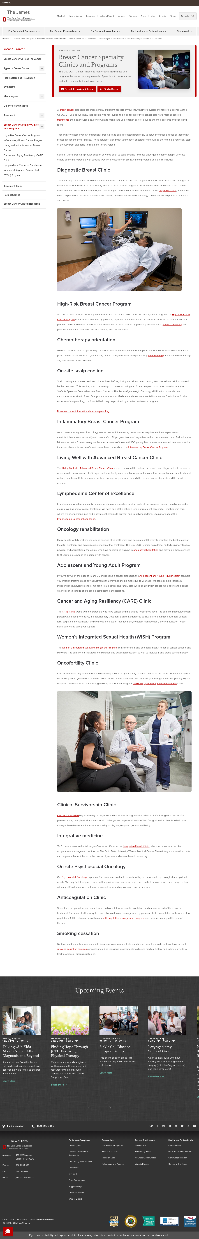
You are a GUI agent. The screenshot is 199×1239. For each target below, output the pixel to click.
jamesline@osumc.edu (25, 1177)
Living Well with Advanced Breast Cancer (22, 148)
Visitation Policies (76, 1192)
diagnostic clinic (167, 190)
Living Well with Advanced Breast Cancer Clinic (87, 468)
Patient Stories (12, 194)
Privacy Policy (8, 1219)
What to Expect (75, 1199)
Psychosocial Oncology (74, 877)
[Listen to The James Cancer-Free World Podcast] (176, 1126)
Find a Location (15, 1126)
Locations (90, 16)
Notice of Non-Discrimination (42, 1219)
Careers (133, 16)
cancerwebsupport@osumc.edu (152, 1235)
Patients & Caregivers (79, 1140)
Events (162, 16)
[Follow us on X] (188, 1126)
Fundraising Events (143, 1151)
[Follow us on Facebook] (157, 1126)
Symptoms (9, 86)
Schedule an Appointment (79, 89)
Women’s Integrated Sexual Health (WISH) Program (89, 647)
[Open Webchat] (8, 1231)
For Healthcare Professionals (147, 31)
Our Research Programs (112, 1145)
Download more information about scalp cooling (83, 411)
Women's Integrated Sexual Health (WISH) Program (22, 173)
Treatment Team (13, 186)
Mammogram (11, 96)
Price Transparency (77, 1180)
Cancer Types (105, 39)
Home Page (6, 39)
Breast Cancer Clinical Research (22, 203)
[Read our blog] (182, 1126)
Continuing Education (177, 1158)
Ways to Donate (142, 1164)
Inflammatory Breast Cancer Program (23, 140)
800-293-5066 (45, 1126)
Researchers (108, 1140)
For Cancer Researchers (63, 31)
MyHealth (73, 1174)
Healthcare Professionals (180, 1140)
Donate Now (140, 1145)
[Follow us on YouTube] (194, 1126)
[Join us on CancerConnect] (151, 1126)
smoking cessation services (72, 949)
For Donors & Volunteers (104, 31)
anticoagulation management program (123, 918)
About (173, 16)
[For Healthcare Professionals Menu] (166, 31)
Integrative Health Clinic (136, 846)
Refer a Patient (107, 16)
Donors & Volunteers (145, 1140)
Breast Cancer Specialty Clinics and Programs (21, 126)
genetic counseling (172, 324)
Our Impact (183, 31)
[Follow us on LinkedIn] (170, 1126)
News (143, 16)
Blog (153, 16)
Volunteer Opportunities (145, 1158)
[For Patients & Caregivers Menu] (39, 31)
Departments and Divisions (180, 1151)
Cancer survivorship (68, 815)
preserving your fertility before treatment (155, 683)
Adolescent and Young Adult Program (159, 575)
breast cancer (67, 109)
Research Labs (108, 1158)
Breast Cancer (118, 39)
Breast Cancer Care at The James (22, 58)
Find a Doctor (75, 16)
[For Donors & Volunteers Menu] (120, 31)
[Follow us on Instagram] (163, 1126)
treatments (63, 119)
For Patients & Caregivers (22, 31)
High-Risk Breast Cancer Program (22, 135)
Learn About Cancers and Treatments (51, 39)
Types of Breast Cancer (17, 68)
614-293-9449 (22, 1171)
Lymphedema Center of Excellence (23, 165)
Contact (121, 16)
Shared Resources (110, 1151)
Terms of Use (22, 1219)
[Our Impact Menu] (191, 31)
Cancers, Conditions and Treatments (82, 39)
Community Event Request (80, 1161)
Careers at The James (177, 1164)
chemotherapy (156, 355)
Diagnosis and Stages (16, 105)
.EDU (6, 3)
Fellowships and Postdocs (113, 1164)
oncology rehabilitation (145, 550)
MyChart (61, 16)
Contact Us (74, 1168)
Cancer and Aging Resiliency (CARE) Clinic (23, 158)
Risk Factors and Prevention (19, 77)
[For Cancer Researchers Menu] (79, 31)
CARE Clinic (68, 611)
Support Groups (75, 1186)
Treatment (9, 115)
